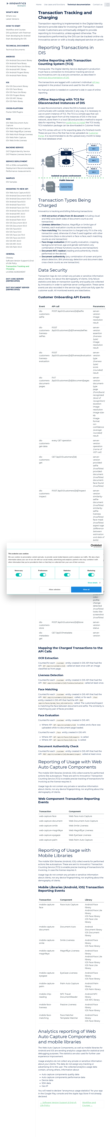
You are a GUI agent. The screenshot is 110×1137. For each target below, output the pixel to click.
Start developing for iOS (16, 39)
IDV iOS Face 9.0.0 (13, 232)
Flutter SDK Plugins (14, 112)
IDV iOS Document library (17, 86)
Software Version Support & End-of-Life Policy (20, 262)
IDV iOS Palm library (14, 101)
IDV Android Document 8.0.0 (18, 196)
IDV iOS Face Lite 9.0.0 (15, 238)
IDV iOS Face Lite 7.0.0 (15, 235)
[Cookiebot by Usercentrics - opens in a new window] (92, 545)
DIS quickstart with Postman (18, 33)
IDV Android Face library (16, 63)
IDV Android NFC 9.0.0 (15, 217)
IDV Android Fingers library (17, 72)
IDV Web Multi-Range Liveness (19, 134)
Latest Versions (12, 19)
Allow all (86, 589)
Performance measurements (18, 171)
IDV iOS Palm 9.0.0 (14, 247)
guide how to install (75, 122)
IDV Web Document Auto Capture (17, 124)
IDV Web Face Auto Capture (18, 128)
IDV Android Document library (19, 60)
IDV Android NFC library (16, 69)
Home (38, 5)
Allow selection (54, 589)
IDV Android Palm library (16, 75)
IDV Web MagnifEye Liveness (18, 131)
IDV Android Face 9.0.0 (15, 205)
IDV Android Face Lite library (18, 66)
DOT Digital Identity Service (18, 151)
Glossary (9, 258)
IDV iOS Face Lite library (16, 92)
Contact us (97, 5)
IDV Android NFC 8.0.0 (15, 214)
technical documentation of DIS (53, 78)
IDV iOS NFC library (14, 98)
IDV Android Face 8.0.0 (15, 202)
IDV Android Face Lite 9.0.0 (17, 211)
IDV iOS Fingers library (15, 95)
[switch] (43, 575)
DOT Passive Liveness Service (18, 154)
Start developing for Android (18, 36)
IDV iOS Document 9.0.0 (16, 226)
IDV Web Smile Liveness (16, 141)
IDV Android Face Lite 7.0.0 (17, 208)
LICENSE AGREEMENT (15, 272)
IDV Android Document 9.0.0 (18, 199)
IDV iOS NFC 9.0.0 (13, 244)
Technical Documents (15, 50)
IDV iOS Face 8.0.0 (13, 229)
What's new (11, 16)
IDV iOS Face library (14, 89)
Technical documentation (78, 5)
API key (95, 82)
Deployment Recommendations (20, 168)
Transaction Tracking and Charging (17, 267)
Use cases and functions (54, 5)
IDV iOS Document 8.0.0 (16, 223)
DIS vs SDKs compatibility (17, 165)
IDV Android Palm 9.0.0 (16, 220)
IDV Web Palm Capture (16, 137)
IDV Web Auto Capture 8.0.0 (18, 193)
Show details (93, 583)
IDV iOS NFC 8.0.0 (13, 241)
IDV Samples (11, 182)
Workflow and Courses (15, 30)
